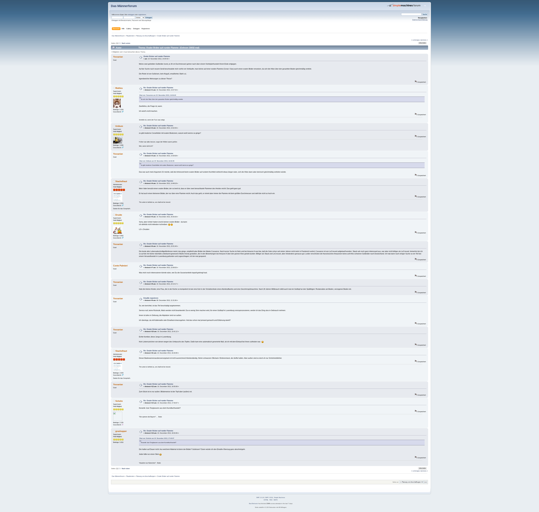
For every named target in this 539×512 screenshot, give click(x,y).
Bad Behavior (253, 503)
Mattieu (119, 88)
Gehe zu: (396, 482)
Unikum (119, 126)
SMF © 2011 (269, 497)
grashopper (121, 431)
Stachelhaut (121, 181)
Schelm (119, 401)
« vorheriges (415, 40)
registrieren (142, 14)
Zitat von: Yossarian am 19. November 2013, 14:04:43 (157, 95)
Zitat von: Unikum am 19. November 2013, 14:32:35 (156, 161)
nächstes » (424, 40)
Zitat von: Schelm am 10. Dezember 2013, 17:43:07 (156, 438)
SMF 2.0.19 (260, 497)
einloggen (131, 14)
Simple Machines (279, 497)
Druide (118, 215)
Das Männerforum (124, 6)
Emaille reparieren (150, 298)
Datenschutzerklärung (419, 20)
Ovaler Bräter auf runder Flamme (156, 56)
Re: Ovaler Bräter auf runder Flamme (158, 88)
